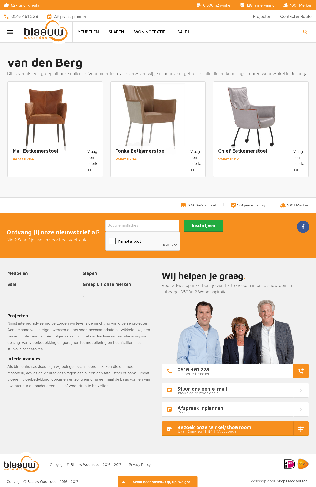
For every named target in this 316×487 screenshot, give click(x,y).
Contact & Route (296, 16)
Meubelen (88, 31)
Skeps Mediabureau (293, 481)
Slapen (116, 31)
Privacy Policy (140, 464)
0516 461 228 (24, 16)
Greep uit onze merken (107, 284)
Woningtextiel (151, 31)
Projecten (262, 16)
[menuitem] (88, 32)
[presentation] (142, 241)
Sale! (183, 31)
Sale (11, 284)
